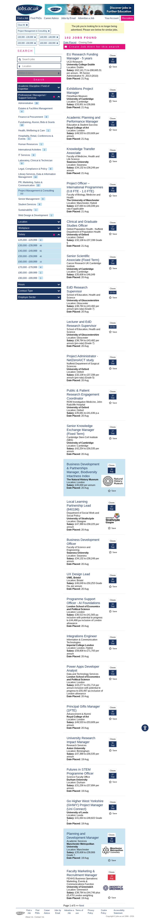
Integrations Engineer (82, 636)
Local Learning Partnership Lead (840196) (79, 505)
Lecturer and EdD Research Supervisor (81, 324)
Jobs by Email (68, 18)
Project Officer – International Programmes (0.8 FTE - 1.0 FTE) (85, 187)
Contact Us (39, 917)
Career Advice (51, 18)
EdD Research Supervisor (77, 289)
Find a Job (22, 18)
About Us (29, 917)
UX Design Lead (78, 574)
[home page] (29, 9)
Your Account (112, 18)
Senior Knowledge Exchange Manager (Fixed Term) (80, 430)
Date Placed (69, 42)
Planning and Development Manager (83, 835)
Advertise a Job (86, 18)
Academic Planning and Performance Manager (83, 119)
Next (81, 905)
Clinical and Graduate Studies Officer (82, 223)
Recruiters (127, 18)
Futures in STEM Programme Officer (80, 771)
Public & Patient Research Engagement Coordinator (83, 394)
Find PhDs (36, 18)
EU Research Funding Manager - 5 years (82, 56)
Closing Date (85, 42)
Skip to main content (11, 2)
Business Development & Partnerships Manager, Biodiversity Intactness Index (83, 470)
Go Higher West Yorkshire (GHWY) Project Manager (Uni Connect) (85, 805)
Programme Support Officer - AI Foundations (83, 601)
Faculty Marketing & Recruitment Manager (82, 873)
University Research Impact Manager (81, 740)
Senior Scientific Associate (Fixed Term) (83, 258)
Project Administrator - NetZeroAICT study (82, 358)
